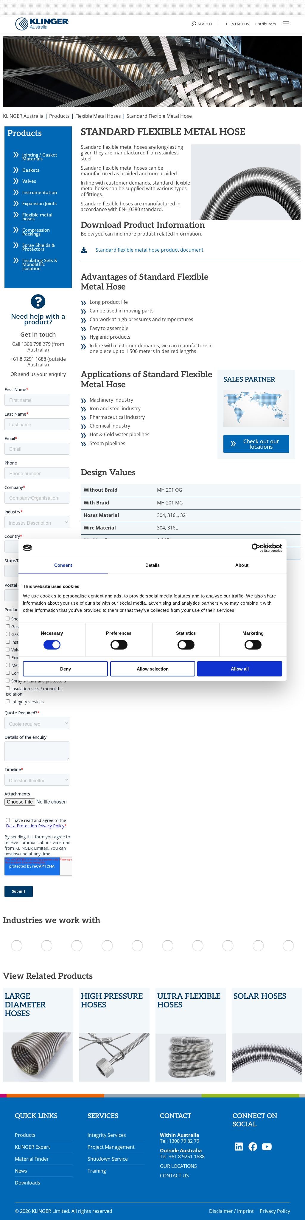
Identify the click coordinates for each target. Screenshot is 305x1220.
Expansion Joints (39, 203)
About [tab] (241, 565)
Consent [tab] (63, 565)
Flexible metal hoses (37, 217)
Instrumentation (39, 192)
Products (25, 1135)
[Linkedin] (239, 1146)
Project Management (111, 1147)
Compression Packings (36, 232)
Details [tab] (152, 565)
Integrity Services (107, 1135)
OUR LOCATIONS (178, 1166)
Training (97, 1171)
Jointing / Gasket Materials (39, 157)
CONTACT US (174, 1175)
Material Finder (32, 1159)
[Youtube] (267, 1146)
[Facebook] (253, 1146)
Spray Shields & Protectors (38, 247)
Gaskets (30, 170)
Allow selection (153, 668)
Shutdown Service (108, 1159)
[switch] (119, 645)
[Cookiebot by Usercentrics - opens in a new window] (256, 548)
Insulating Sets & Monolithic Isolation (39, 264)
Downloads (27, 1183)
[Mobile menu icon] (286, 24)
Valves (29, 181)
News (21, 1171)
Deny (65, 668)
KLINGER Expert (32, 1147)
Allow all (240, 668)
